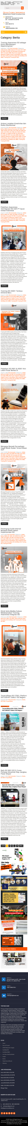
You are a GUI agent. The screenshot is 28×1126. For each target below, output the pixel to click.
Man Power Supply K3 (17, 52)
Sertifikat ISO (3, 2)
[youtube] (14, 1113)
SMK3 (2, 57)
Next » (21, 845)
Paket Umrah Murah (5, 4)
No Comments (14, 48)
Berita (18, 3)
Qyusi (2, 1)
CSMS (9, 49)
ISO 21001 (10, 130)
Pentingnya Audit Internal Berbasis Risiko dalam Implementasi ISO (11, 530)
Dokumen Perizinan (16, 49)
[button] (3, 959)
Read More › (4, 118)
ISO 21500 (15, 130)
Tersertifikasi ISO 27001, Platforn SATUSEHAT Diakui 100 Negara (14, 696)
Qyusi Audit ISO (11, 138)
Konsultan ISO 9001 (5, 135)
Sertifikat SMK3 (11, 2)
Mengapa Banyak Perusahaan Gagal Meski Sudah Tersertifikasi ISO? (14, 448)
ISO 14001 (23, 49)
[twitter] (4, 1113)
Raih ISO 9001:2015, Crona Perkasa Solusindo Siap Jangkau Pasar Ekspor (14, 772)
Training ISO (7, 57)
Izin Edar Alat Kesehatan (6, 3)
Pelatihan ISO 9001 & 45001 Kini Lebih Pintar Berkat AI (13, 369)
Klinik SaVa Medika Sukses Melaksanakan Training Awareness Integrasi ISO (11, 613)
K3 (11, 51)
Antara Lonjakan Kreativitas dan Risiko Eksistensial (13, 124)
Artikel (14, 3)
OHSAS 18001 (18, 136)
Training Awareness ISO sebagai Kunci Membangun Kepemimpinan (13, 44)
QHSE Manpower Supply (17, 1)
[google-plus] (12, 1113)
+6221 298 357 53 (9, 24)
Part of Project (8, 1)
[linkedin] (7, 1113)
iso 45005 (8, 133)
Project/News (17, 54)
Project (11, 54)
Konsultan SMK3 (8, 52)
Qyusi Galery (6, 55)
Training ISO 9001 (14, 57)
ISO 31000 (17, 132)
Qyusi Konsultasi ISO (14, 55)
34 (17, 845)
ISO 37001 (22, 132)
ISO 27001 (6, 132)
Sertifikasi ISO (23, 55)
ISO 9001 (8, 51)
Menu (3, 32)
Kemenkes (15, 51)
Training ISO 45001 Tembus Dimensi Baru (11, 292)
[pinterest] (9, 1113)
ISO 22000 (21, 130)
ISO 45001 (3, 51)
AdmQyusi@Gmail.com (11, 28)
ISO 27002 (12, 132)
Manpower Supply (5, 54)
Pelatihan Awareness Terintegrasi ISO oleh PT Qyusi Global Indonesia (13, 209)
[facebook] (2, 1113)
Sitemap (12, 4)
